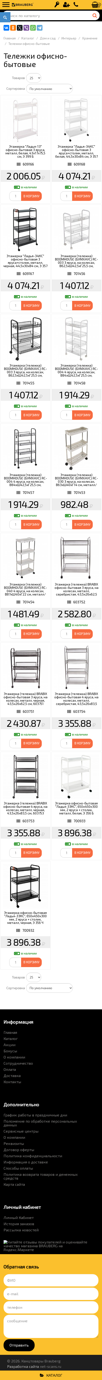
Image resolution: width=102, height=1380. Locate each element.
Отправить (19, 1345)
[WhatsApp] (33, 28)
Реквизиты (14, 1143)
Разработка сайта (23, 1366)
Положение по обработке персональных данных (40, 1123)
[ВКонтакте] (6, 28)
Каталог (11, 1038)
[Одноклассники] (13, 28)
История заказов (19, 1223)
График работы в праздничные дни (35, 1115)
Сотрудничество (18, 1063)
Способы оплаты (18, 1168)
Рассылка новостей (21, 1230)
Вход (57, 4)
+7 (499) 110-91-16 (76, 4)
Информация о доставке (26, 1162)
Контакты (12, 1081)
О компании (14, 1057)
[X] (20, 28)
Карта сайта (14, 1184)
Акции (9, 1044)
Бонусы (10, 1051)
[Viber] (26, 28)
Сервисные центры (21, 1131)
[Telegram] (39, 28)
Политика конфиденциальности (33, 1155)
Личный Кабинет (19, 1217)
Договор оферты (19, 1149)
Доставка (12, 1075)
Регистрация (66, 4)
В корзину (31, 196)
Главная (10, 1032)
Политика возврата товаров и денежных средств (41, 1176)
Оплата (10, 1069)
